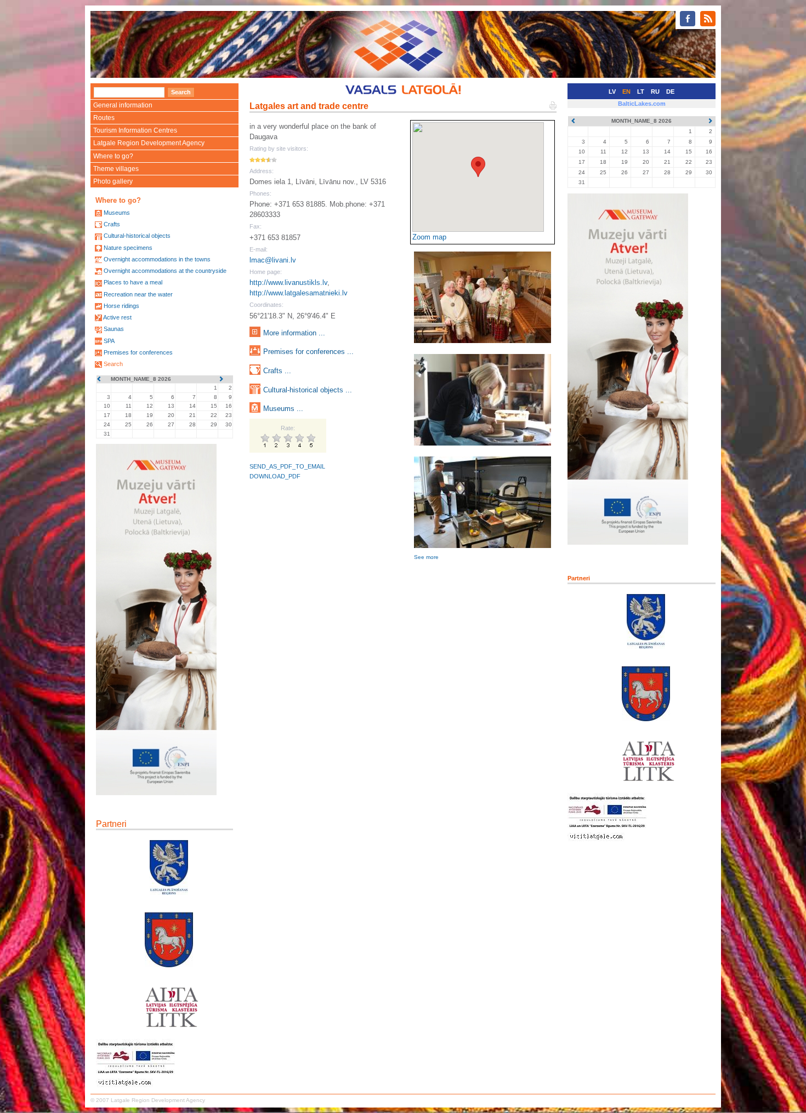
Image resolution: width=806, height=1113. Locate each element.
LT (640, 91)
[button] (478, 167)
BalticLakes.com (642, 103)
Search (113, 364)
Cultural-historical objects (137, 235)
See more (426, 557)
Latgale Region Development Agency (149, 143)
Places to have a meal (133, 282)
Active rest (117, 317)
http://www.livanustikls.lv (288, 282)
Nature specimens (128, 247)
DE (670, 91)
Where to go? (113, 156)
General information (122, 105)
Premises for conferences (138, 352)
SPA (109, 341)
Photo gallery (113, 181)
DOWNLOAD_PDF (274, 476)
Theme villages (116, 169)
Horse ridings (121, 305)
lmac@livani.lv (272, 260)
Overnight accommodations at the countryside (165, 270)
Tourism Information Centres (135, 130)
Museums (117, 212)
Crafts (112, 224)
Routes (104, 118)
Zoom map (429, 237)
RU (655, 91)
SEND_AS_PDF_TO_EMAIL (287, 466)
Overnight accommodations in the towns (157, 259)
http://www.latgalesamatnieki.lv (298, 293)
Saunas (114, 329)
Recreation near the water (138, 294)
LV (612, 91)
